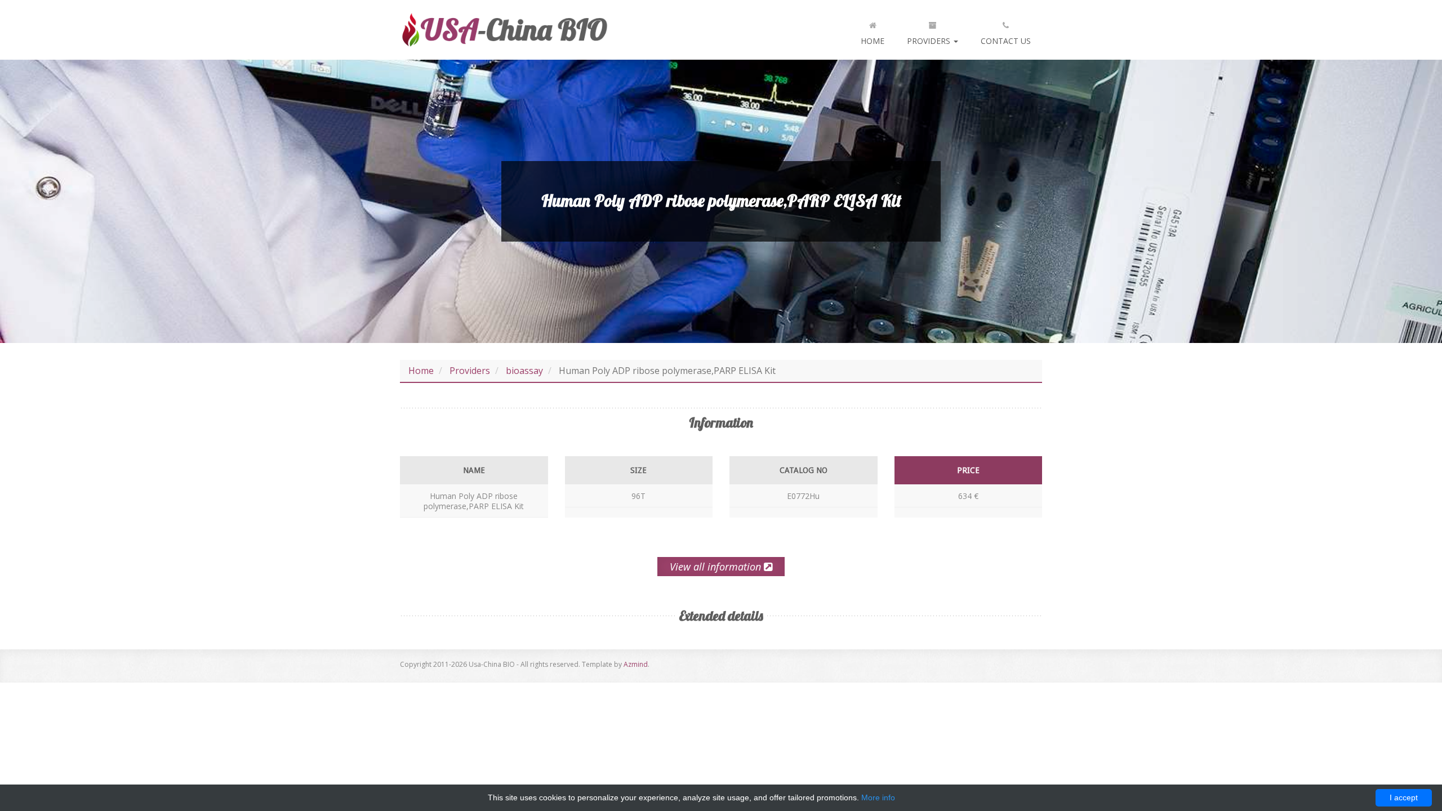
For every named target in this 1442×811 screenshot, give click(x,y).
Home (872, 40)
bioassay (524, 370)
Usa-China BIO (504, 30)
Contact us (1006, 40)
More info (878, 797)
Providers (930, 40)
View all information (717, 566)
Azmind (636, 664)
